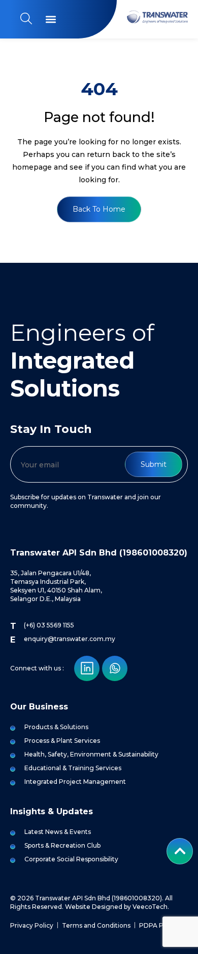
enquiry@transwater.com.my (69, 639)
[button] (50, 19)
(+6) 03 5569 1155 (49, 625)
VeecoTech (150, 906)
